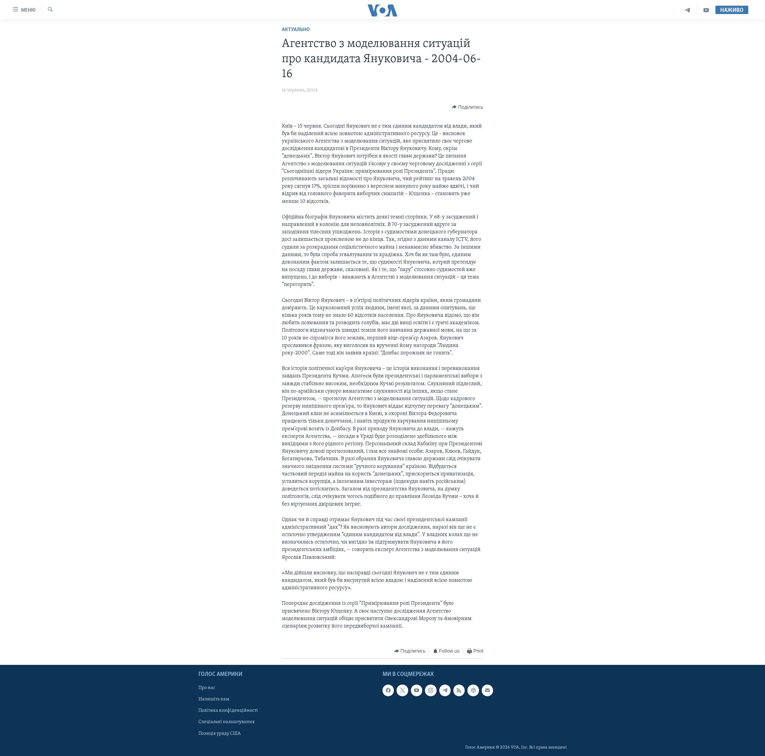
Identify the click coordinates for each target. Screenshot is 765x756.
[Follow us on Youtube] (416, 690)
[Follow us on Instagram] (430, 690)
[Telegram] (687, 10)
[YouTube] (706, 10)
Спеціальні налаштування (226, 722)
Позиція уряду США (219, 733)
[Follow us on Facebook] (388, 690)
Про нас (206, 687)
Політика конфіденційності (228, 710)
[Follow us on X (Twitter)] (402, 690)
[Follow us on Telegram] (445, 690)
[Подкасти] (473, 690)
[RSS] (459, 690)
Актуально (296, 30)
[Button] (467, 107)
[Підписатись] (487, 690)
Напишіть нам (213, 699)
